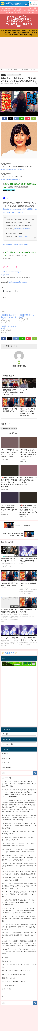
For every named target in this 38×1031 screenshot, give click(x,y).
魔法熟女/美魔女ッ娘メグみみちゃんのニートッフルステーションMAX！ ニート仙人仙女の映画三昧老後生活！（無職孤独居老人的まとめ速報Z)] (19, 817)
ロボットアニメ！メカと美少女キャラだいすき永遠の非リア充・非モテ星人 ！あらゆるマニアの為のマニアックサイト (19, 866)
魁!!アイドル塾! (6, 989)
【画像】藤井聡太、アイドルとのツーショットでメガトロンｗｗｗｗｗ (8, 317)
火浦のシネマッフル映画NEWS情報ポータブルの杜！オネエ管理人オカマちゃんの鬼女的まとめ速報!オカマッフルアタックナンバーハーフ (19, 886)
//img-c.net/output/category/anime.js (13, 169)
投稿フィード (6, 758)
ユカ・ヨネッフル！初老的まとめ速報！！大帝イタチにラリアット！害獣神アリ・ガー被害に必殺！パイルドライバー (19, 894)
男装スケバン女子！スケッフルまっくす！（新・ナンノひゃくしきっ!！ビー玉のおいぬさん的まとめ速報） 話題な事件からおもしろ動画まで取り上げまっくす (19, 858)
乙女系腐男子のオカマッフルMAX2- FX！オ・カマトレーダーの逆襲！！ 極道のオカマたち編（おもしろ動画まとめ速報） (19, 826)
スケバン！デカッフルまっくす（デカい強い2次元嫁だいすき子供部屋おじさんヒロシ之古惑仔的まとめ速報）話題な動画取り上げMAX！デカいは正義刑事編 (19, 910)
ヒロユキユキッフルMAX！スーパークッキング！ (17, 970)
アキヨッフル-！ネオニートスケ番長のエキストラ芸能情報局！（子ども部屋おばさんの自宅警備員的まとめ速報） (19, 919)
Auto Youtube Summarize (18, 282)
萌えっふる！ (6, 957)
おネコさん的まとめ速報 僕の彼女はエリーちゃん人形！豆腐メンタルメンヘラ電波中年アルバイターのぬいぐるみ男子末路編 (19, 784)
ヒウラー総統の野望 (8, 985)
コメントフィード (7, 763)
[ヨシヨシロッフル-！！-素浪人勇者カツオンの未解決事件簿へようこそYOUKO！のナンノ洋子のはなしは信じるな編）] (19, 927)
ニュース (4, 74)
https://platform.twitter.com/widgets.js (15, 244)
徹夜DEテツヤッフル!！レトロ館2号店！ (14, 974)
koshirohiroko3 (19, 366)
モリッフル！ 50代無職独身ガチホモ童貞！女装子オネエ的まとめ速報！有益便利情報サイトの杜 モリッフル (19, 935)
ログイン (5, 753)
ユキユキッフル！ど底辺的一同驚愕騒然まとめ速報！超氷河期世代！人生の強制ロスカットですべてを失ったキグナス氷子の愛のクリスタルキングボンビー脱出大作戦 (19, 943)
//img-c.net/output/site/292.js (10, 179)
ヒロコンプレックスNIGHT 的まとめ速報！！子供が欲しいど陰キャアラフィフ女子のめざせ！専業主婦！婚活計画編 (19, 951)
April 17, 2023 (23, 236)
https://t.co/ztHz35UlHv (22, 228)
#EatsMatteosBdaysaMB (15, 74)
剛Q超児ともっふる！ (8, 978)
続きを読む (5, 274)
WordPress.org (6, 767)
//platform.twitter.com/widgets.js (11, 272)
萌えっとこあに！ (7, 961)
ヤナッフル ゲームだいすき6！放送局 (13, 981)
